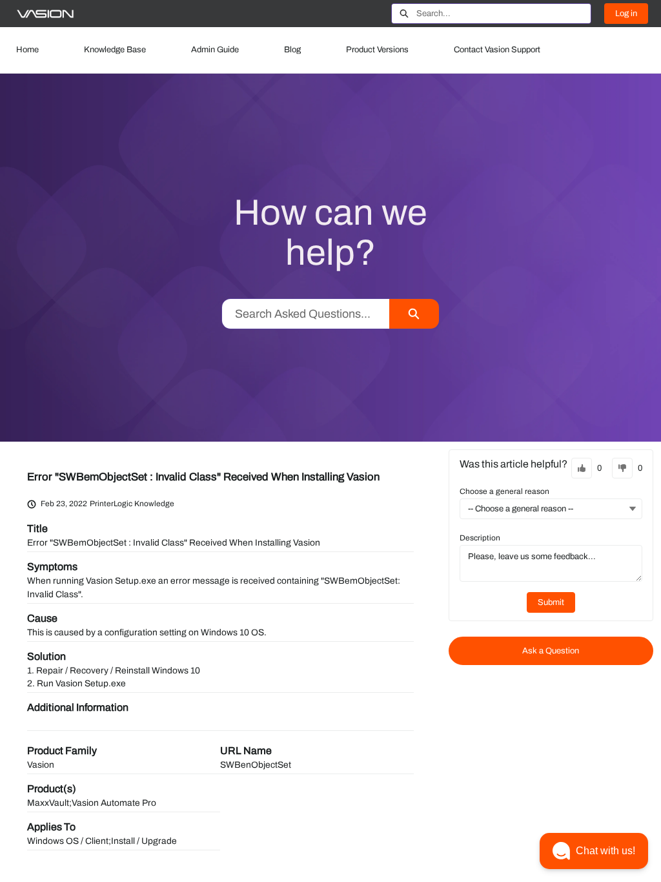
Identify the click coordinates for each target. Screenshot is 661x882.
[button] (594, 851)
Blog (292, 49)
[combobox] (503, 13)
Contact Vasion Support (497, 49)
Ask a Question (550, 650)
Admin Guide (215, 49)
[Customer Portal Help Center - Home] (45, 13)
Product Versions (377, 49)
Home (27, 49)
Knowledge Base (115, 49)
